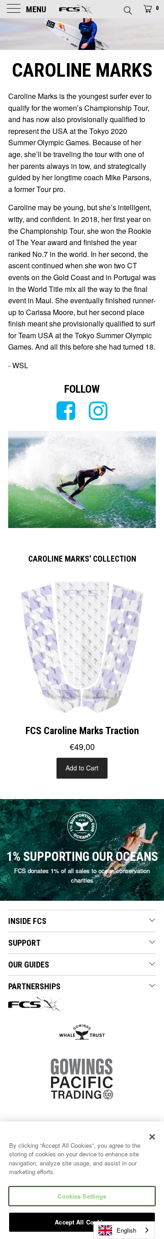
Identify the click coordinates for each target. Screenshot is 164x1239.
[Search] (127, 8)
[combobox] (124, 1230)
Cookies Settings (81, 1196)
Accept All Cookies (82, 1222)
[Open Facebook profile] (65, 411)
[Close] (152, 1137)
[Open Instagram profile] (98, 411)
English (126, 1230)
